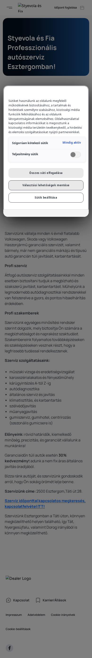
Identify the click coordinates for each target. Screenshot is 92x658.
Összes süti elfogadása (46, 173)
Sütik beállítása (46, 197)
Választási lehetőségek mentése (46, 185)
